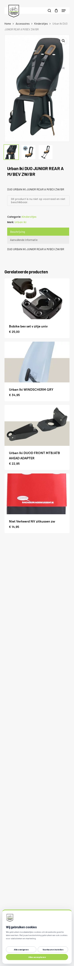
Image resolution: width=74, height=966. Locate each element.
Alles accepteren (37, 957)
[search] (49, 10)
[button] (64, 10)
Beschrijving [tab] (17, 231)
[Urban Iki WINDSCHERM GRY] (37, 362)
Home (7, 23)
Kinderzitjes (41, 23)
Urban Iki (20, 222)
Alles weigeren (21, 949)
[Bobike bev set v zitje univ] (37, 298)
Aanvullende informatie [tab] (24, 239)
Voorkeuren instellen (53, 949)
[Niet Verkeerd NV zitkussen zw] (37, 493)
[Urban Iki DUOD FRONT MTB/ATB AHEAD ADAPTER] (37, 425)
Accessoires (23, 23)
